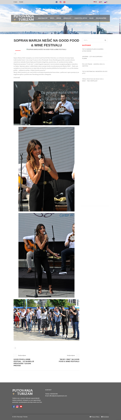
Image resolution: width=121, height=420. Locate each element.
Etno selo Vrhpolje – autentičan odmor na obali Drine (93, 65)
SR (96, 2)
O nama (15, 2)
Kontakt (21, 2)
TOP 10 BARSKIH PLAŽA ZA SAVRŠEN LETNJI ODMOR (92, 50)
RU (106, 2)
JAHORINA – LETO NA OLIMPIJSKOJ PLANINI (92, 57)
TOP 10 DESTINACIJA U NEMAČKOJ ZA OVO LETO (94, 72)
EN (101, 2)
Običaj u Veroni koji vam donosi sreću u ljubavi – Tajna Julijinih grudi (93, 79)
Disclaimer (105, 417)
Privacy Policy (95, 417)
